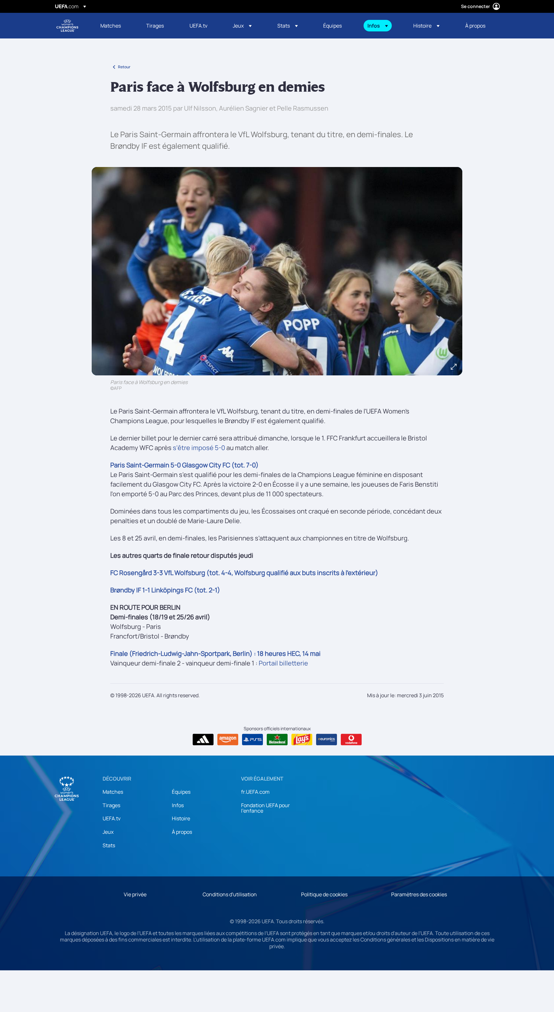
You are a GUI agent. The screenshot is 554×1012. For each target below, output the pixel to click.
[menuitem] (115, 26)
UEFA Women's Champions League (67, 26)
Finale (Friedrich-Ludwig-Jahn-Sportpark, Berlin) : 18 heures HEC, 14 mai (215, 653)
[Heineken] (277, 739)
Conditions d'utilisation (230, 894)
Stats (109, 845)
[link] (110, 26)
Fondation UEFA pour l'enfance (265, 808)
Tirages (111, 805)
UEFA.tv (112, 818)
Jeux (108, 831)
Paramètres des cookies (419, 894)
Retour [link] (124, 67)
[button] (242, 26)
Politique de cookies (324, 894)
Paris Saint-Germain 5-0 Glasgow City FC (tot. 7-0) (184, 465)
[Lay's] (301, 739)
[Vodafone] (351, 739)
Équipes (181, 791)
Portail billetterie (283, 663)
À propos (182, 831)
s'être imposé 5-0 (199, 447)
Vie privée (135, 894)
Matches (113, 791)
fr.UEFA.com (255, 791)
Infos (178, 805)
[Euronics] (326, 739)
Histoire (181, 818)
